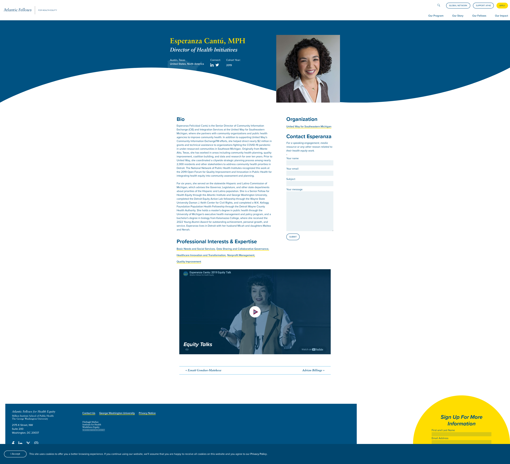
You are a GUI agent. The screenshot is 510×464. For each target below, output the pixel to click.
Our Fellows (479, 16)
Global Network (458, 5)
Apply (502, 5)
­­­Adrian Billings (312, 370)
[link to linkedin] (212, 65)
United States (178, 64)
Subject (290, 179)
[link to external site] (173, 426)
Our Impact (501, 16)
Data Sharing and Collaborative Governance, (242, 249)
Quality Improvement (189, 262)
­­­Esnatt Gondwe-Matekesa (204, 370)
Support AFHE (483, 5)
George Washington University (117, 413)
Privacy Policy (258, 454)
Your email (292, 169)
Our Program (435, 16)
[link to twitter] (217, 65)
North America (195, 64)
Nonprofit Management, (241, 255)
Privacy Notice (147, 413)
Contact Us (88, 413)
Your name (292, 158)
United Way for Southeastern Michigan (308, 126)
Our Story (457, 16)
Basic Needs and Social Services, (196, 249)
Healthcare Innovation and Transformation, (201, 255)
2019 (229, 65)
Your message (294, 189)
